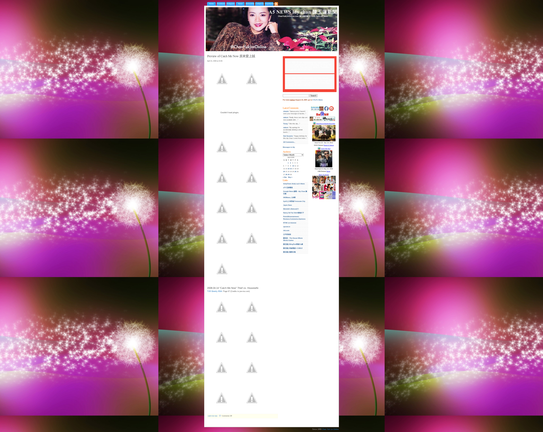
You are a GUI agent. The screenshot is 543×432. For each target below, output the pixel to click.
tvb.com (286, 230)
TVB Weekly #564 (214, 291)
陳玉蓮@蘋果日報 (289, 252)
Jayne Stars (287, 205)
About (240, 4)
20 (284, 171)
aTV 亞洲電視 (288, 187)
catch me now (212, 416)
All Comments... (289, 142)
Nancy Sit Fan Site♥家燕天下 (293, 213)
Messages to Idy (289, 147)
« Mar (285, 177)
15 (288, 169)
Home (211, 4)
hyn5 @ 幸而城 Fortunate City (294, 201)
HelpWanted (269, 4)
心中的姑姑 (287, 234)
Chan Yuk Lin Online (330, 429)
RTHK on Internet (289, 223)
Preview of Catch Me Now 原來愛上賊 (231, 56)
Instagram (230, 4)
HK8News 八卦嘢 (289, 197)
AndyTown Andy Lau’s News (294, 184)
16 (291, 169)
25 (295, 171)
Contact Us (259, 4)
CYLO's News (318, 100)
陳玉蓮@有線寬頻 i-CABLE (292, 248)
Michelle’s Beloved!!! (291, 209)
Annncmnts (250, 4)
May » (290, 177)
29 (288, 174)
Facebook (221, 4)
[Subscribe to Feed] (276, 4)
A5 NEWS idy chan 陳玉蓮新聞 (303, 11)
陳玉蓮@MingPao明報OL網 (293, 244)
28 (286, 174)
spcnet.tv (286, 226)
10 (293, 166)
